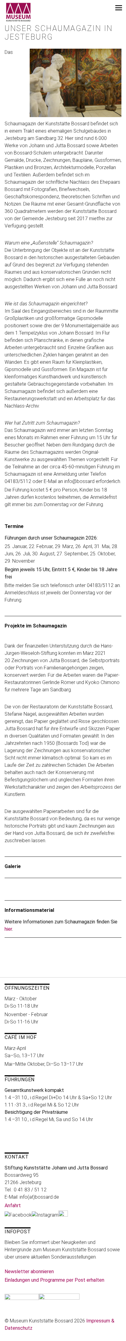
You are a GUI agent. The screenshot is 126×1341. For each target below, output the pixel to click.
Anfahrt (13, 1205)
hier (8, 929)
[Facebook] (18, 1215)
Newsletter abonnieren (29, 1271)
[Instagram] (45, 1215)
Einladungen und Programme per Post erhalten (54, 1280)
